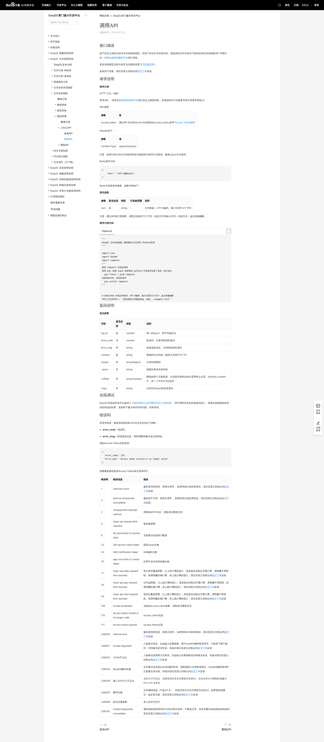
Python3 (107, 231)
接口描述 (290, 21)
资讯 (287, 5)
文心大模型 (77, 5)
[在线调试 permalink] (98, 395)
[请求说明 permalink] (98, 79)
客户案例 (107, 5)
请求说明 (290, 26)
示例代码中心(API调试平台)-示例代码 (152, 402)
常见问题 (55, 209)
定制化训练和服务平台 (116, 57)
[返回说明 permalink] (98, 305)
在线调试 (290, 35)
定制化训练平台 (129, 100)
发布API (68, 133)
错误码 (289, 40)
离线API (226, 729)
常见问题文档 (147, 64)
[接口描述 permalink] (98, 45)
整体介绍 (62, 98)
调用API (68, 139)
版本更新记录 (58, 202)
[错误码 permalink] (98, 415)
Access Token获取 (185, 122)
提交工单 (142, 71)
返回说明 (290, 31)
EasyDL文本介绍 (63, 64)
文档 (296, 5)
